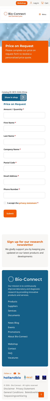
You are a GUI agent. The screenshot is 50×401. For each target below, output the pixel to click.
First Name (10, 122)
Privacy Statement (25, 388)
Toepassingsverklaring (15, 395)
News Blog (13, 322)
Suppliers (13, 306)
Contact (12, 348)
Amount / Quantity (14, 109)
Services (12, 310)
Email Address (11, 176)
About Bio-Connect (18, 336)
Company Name (12, 149)
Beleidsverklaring (34, 392)
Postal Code (10, 162)
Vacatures (13, 357)
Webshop (21, 3)
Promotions (14, 331)
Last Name (10, 136)
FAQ (10, 353)
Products (12, 301)
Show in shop (11, 97)
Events (11, 327)
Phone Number (12, 189)
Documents (14, 315)
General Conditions (14, 392)
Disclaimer (9, 388)
